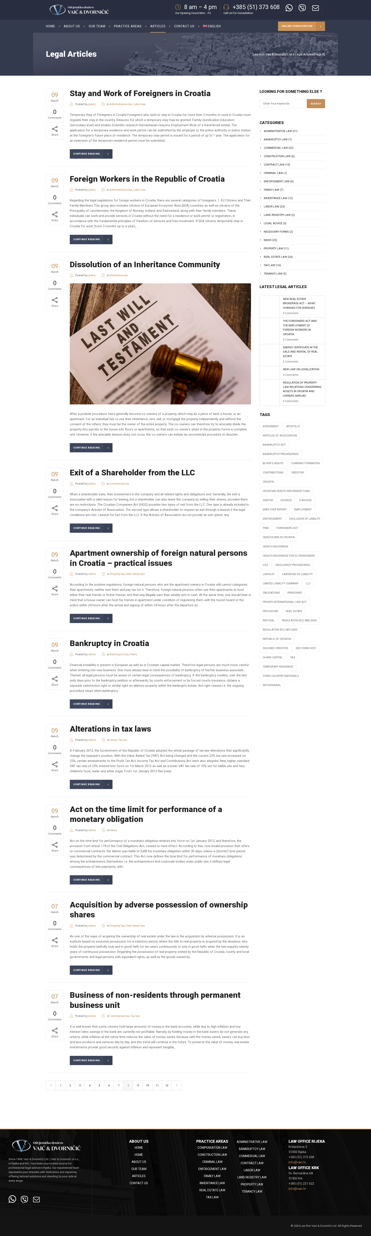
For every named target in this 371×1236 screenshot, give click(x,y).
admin (92, 574)
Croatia (268, 481)
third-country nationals (281, 675)
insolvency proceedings (293, 565)
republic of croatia (277, 638)
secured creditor (275, 648)
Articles (139, 1176)
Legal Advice (273, 223)
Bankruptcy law (119, 654)
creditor (297, 472)
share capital (273, 657)
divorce (286, 500)
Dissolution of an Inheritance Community (145, 264)
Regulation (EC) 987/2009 (280, 629)
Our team (138, 1169)
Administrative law (120, 104)
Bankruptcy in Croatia (109, 643)
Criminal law (273, 173)
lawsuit (269, 574)
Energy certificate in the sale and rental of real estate (300, 352)
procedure (270, 611)
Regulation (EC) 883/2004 (299, 620)
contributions (273, 472)
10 (147, 1085)
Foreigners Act (287, 528)
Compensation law (212, 1147)
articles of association (280, 435)
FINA (266, 528)
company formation (305, 463)
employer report (275, 509)
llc (308, 583)
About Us (139, 1162)
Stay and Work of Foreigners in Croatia (140, 93)
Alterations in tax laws (110, 729)
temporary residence (278, 666)
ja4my (92, 104)
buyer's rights (273, 463)
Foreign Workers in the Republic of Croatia (147, 179)
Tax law (122, 740)
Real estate (294, 611)
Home (139, 1147)
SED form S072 (306, 648)
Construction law (277, 156)
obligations (271, 592)
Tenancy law (273, 273)
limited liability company (280, 583)
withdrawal (272, 685)
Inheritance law (118, 275)
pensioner (294, 592)
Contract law (274, 164)
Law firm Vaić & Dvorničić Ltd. (272, 54)
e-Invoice (305, 500)
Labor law (139, 104)
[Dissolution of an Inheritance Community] (160, 343)
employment (303, 509)
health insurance (275, 546)
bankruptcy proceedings (281, 454)
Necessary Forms (276, 231)
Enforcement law (277, 181)
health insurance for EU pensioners (289, 555)
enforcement (272, 518)
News (133, 654)
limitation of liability (297, 574)
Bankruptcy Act (274, 444)
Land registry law (277, 214)
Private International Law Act (285, 601)
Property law (117, 574)
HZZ (265, 565)
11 (157, 1085)
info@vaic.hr (297, 1162)
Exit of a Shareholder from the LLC (132, 472)
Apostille (293, 426)
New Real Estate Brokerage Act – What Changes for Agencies (299, 303)
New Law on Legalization (301, 369)
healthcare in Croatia (279, 537)
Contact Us (139, 1183)
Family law (271, 189)
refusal (269, 620)
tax (292, 657)
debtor (268, 500)
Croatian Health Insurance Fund (286, 491)
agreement (271, 426)
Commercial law (119, 483)
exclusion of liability (304, 518)
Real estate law (135, 574)
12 (166, 1085)
